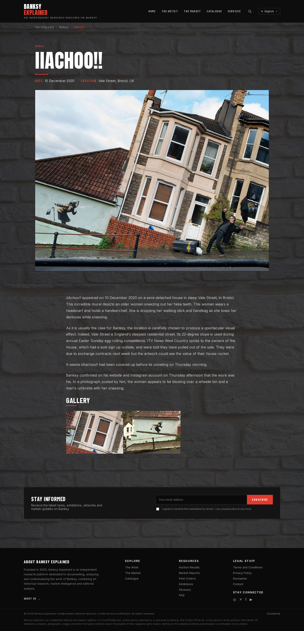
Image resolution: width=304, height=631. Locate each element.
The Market (133, 573)
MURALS (64, 27)
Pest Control (187, 578)
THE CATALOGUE (44, 27)
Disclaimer (240, 578)
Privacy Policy (242, 573)
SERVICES (234, 11)
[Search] (250, 11)
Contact (238, 584)
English (269, 11)
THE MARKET (192, 11)
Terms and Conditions (248, 567)
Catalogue (132, 578)
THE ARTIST (170, 11)
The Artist (131, 567)
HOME (152, 11)
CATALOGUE (214, 11)
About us (32, 598)
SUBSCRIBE (260, 499)
